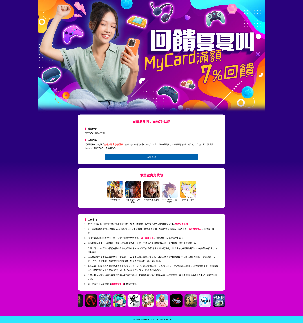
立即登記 (151, 157)
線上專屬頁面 (147, 238)
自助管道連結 (181, 224)
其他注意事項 (117, 284)
